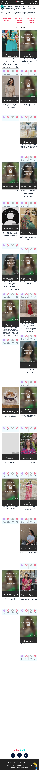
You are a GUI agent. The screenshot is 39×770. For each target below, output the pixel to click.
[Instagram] (19, 755)
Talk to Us (19, 765)
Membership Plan (27, 765)
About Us (10, 763)
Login (36, 3)
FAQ (25, 763)
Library (29, 763)
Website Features (18, 763)
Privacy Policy (24, 767)
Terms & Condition (15, 767)
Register (32, 3)
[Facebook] (13, 755)
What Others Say (11, 765)
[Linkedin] (26, 755)
